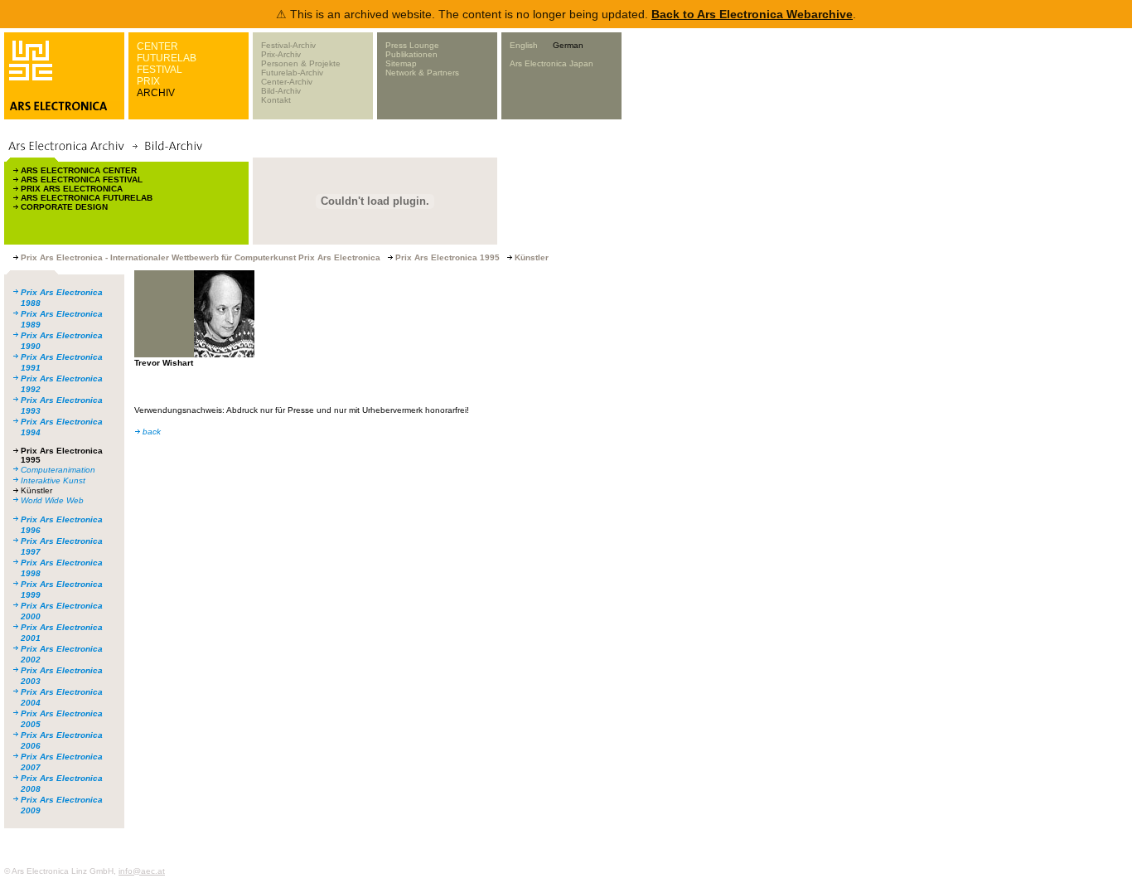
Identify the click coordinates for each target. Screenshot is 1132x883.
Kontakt (276, 99)
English (524, 45)
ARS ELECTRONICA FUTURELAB (86, 197)
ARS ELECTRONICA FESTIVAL (82, 179)
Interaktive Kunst (53, 480)
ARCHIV (156, 93)
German (568, 45)
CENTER (157, 46)
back (152, 431)
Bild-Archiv (281, 90)
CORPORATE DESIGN (64, 206)
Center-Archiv (286, 81)
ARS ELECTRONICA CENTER (79, 170)
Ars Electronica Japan (551, 63)
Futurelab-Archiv (292, 72)
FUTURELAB (166, 58)
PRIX (148, 81)
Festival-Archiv (288, 45)
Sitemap (401, 63)
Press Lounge (412, 45)
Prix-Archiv (281, 54)
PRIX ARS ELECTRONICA (72, 188)
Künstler (36, 490)
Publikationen (411, 54)
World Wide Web (52, 500)
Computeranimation (58, 469)
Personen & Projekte (301, 63)
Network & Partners (422, 72)
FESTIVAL (159, 69)
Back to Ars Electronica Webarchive (752, 14)
